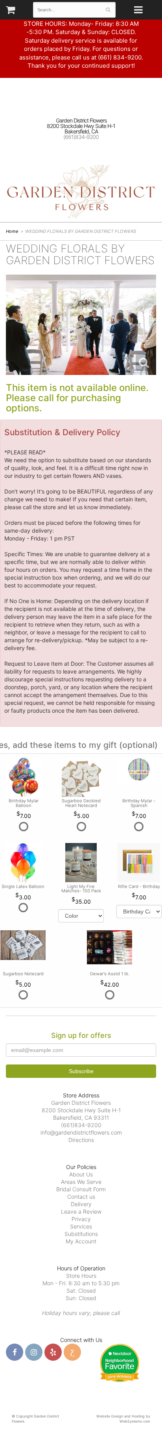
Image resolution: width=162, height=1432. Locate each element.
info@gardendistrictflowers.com (81, 1132)
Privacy (81, 1219)
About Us (81, 1174)
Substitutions (81, 1233)
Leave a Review (81, 1211)
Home (12, 231)
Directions (81, 1140)
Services (81, 1226)
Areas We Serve (81, 1181)
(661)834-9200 (81, 136)
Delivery (81, 1204)
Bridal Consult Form (81, 1189)
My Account (81, 1241)
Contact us (81, 1196)
